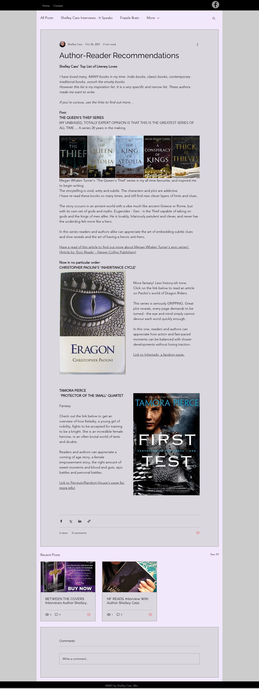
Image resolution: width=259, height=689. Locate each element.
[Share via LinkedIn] (80, 521)
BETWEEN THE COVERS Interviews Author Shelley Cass (65, 601)
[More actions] (197, 44)
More (151, 18)
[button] (214, 18)
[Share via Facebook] (61, 521)
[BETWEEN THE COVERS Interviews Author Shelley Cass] (68, 577)
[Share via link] (89, 521)
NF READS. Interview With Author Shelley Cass (127, 601)
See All (214, 554)
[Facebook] (215, 4)
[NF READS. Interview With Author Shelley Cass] (129, 577)
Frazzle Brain (129, 18)
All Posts (46, 18)
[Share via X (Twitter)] (70, 521)
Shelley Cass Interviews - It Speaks (87, 18)
